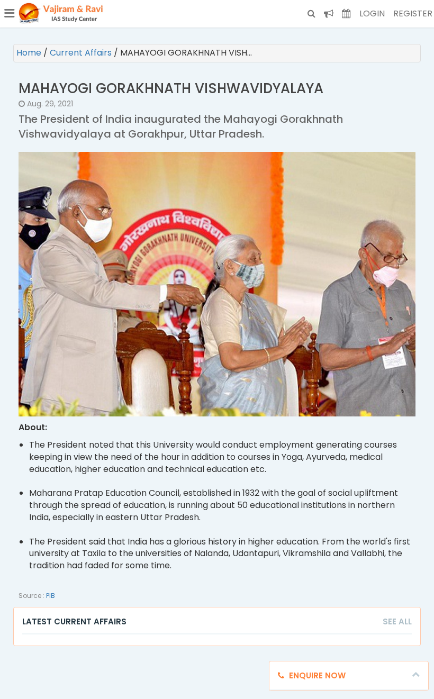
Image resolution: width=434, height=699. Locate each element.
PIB (50, 595)
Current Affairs (82, 53)
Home (29, 53)
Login (372, 13)
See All (397, 621)
